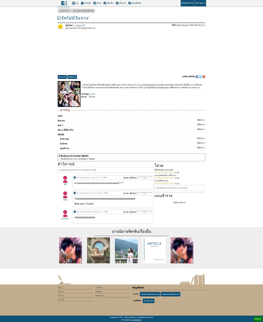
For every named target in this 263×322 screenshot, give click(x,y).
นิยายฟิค (61, 300)
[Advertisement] (131, 52)
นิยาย (98, 3)
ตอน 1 (131, 124)
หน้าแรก (65, 11)
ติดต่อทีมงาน (100, 295)
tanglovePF (80, 25)
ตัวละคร (131, 120)
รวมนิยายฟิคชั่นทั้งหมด (84, 11)
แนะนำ (63, 77)
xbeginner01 (136, 320)
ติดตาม (73, 77)
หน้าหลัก (87, 3)
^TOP (104, 177)
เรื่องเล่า (122, 3)
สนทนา (257, 319)
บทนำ (60, 116)
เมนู (76, 3)
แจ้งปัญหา (98, 291)
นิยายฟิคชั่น (136, 3)
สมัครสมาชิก (188, 3)
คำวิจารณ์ (132, 138)
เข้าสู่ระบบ (201, 3)
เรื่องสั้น (110, 3)
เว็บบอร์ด (98, 287)
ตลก (93, 94)
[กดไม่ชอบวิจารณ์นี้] (133, 178)
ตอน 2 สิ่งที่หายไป (131, 129)
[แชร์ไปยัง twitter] (200, 76)
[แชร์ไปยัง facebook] (197, 76)
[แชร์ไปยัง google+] (203, 76)
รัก (90, 94)
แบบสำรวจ (132, 148)
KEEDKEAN (64, 6)
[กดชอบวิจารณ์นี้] (125, 178)
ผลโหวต (132, 143)
